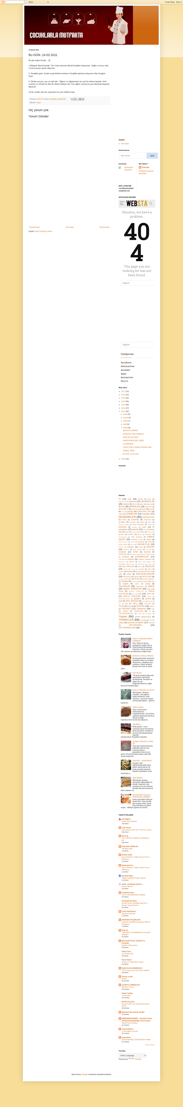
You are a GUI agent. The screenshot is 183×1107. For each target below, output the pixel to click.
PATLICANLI (147, 577)
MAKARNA (122, 564)
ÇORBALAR (131, 514)
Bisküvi (149, 504)
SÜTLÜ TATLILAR (132, 596)
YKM (150, 620)
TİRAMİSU (137, 724)
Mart (125, 424)
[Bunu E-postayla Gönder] (72, 99)
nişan (149, 569)
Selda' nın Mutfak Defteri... (132, 884)
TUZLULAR (138, 611)
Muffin (126, 569)
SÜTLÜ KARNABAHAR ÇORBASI (133, 895)
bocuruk (125, 836)
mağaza (148, 561)
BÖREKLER (134, 506)
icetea (133, 542)
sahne (137, 584)
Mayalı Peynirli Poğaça (129, 1023)
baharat (132, 501)
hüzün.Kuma (123, 542)
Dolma (124, 520)
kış (147, 549)
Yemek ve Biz (127, 977)
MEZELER (149, 566)
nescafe (141, 569)
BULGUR (148, 507)
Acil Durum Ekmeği (128, 914)
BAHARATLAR (147, 501)
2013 (123, 405)
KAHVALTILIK (143, 544)
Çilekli (121, 514)
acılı (129, 499)
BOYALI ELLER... (128, 1002)
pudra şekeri (143, 581)
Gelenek (131, 534)
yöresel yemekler (135, 622)
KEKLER (150, 547)
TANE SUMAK (138, 707)
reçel (152, 581)
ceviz (144, 509)
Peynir (129, 579)
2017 (123, 391)
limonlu (131, 561)
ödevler (138, 571)
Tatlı (126, 603)
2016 (123, 395)
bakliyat (126, 504)
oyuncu (121, 571)
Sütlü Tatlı (150, 594)
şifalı (120, 601)
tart (120, 603)
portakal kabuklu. (148, 579)
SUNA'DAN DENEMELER (132, 968)
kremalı (152, 554)
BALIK (135, 504)
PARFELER (148, 571)
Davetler (146, 514)
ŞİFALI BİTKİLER (132, 601)
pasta (129, 574)
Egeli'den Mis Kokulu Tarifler (133, 1012)
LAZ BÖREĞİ (128, 444)
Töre (152, 609)
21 (120, 499)
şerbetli (148, 599)
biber (142, 504)
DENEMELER (127, 516)
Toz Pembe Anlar (127, 953)
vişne (140, 613)
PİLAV (136, 579)
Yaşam (38, 102)
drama (142, 522)
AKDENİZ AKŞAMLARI (131, 920)
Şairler (149, 596)
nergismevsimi (128, 893)
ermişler (134, 527)
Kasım (126, 418)
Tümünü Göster (149, 1045)
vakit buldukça (128, 1029)
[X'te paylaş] (77, 99)
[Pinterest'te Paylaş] (83, 99)
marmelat (141, 564)
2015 (123, 398)
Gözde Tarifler (127, 993)
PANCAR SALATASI (130, 437)
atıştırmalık (122, 501)
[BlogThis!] (74, 99)
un (150, 611)
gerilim (140, 534)
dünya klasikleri (138, 524)
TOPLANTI (126, 608)
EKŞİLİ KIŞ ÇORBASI (129, 821)
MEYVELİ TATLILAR (126, 566)
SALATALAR (124, 586)
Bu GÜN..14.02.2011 (131, 454)
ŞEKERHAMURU (124, 599)
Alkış (149, 499)
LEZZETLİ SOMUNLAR (131, 985)
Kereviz (126, 549)
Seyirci (149, 589)
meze (140, 566)
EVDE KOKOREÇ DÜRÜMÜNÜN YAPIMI (136, 1039)
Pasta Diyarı (127, 960)
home (149, 540)
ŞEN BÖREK (138, 778)
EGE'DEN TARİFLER (130, 847)
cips (122, 511)
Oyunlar (130, 571)
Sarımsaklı (140, 586)
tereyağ (130, 606)
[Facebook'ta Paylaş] (80, 99)
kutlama (131, 559)
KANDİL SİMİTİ (129, 451)
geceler (121, 534)
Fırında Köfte (126, 995)
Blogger (85, 1074)
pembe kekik (127, 855)
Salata (147, 584)
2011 (123, 411)
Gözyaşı (148, 534)
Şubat (125, 428)
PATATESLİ (127, 576)
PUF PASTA (137, 673)
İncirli (150, 542)
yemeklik (143, 620)
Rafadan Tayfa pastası (129, 945)
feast (127, 532)
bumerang (135, 509)
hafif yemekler (136, 537)
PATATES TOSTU (128, 987)
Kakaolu (131, 547)
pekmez (121, 579)
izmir (132, 544)
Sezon (121, 591)
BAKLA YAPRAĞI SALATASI (143, 690)
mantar (132, 564)
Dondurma (147, 520)
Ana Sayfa (70, 227)
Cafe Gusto (126, 828)
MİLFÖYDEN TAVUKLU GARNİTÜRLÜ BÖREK (142, 796)
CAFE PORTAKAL (129, 912)
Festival (134, 532)
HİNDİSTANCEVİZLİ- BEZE (133, 441)
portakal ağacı (127, 876)
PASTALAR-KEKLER (145, 574)
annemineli (126, 1037)
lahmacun (122, 561)
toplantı (151, 606)
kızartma (147, 552)
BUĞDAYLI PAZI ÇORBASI (133, 434)
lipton (140, 561)
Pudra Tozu (126, 951)
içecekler (141, 542)
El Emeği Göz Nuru (129, 901)
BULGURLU (123, 509)
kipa (131, 554)
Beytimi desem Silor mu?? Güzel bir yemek (136, 830)
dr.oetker (122, 522)
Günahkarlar (123, 537)
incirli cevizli (123, 544)
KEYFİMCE (126, 819)
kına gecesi (137, 549)
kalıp (141, 547)
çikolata (130, 512)
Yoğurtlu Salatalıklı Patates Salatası (134, 878)
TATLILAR (147, 603)
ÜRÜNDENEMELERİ (126, 613)
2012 (123, 408)
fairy (144, 529)
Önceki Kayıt (104, 227)
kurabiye (125, 557)
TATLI (135, 603)
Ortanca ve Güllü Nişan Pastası (133, 962)
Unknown (145, 167)
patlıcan (136, 576)
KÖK (145, 554)
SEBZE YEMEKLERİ (132, 589)
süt (140, 593)
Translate (137, 1059)
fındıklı (142, 532)
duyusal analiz (124, 524)
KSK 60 (125, 930)
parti (120, 574)
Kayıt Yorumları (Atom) (43, 231)
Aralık (125, 414)
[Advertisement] (69, 203)
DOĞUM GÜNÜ (148, 517)
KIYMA (135, 552)
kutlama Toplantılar (145, 559)
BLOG (121, 506)
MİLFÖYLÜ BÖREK (130, 431)
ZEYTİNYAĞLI (135, 625)
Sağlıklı (126, 584)
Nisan (125, 421)
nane (133, 569)
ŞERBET (137, 599)
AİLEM (140, 499)
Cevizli (151, 509)
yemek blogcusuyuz (143, 617)
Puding (134, 581)
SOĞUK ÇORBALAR (136, 591)
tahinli (150, 601)
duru (149, 522)
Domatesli (135, 520)
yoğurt (121, 623)
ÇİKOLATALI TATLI (144, 512)
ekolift (150, 524)
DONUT (124, 979)
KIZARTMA (123, 554)
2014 (123, 401)
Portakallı (125, 581)
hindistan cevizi (137, 539)
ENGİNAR (123, 527)
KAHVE (121, 547)
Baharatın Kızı (127, 865)
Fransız (149, 532)
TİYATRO (140, 606)
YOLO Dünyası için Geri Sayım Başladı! (135, 970)
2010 (123, 459)
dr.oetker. (133, 522)
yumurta (151, 622)
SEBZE (151, 586)
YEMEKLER (126, 619)
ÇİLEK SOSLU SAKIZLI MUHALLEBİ (137, 447)
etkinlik (135, 529)
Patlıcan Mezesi (127, 886)
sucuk (134, 594)
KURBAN (122, 559)
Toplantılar (141, 608)
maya (150, 564)
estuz (144, 527)
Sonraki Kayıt (34, 227)
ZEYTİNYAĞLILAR (127, 627)
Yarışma (148, 613)
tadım (144, 601)
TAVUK (121, 606)
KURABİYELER (142, 556)
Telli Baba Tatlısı (127, 849)
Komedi (138, 554)
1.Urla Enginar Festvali (129, 1031)
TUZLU (125, 611)
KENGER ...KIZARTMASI (142, 761)
